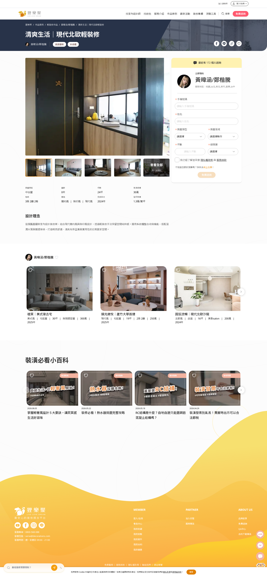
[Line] (260, 534)
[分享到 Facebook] (216, 44)
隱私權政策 (207, 160)
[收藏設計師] (56, 257)
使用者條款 (177, 572)
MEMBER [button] (140, 510)
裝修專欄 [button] (198, 13)
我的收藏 (138, 528)
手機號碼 (182, 99)
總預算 (214, 144)
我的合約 (138, 544)
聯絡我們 (146, 564)
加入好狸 (190, 518)
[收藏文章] (32, 375)
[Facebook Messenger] (260, 545)
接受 (191, 572)
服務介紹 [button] (159, 13)
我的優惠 (138, 549)
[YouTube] (18, 525)
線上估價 (207, 167)
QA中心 (242, 528)
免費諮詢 (241, 13)
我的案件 (138, 539)
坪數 (179, 144)
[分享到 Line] (224, 44)
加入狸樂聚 (223, 3)
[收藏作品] (239, 43)
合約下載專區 (244, 534)
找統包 (147, 13)
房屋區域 (215, 129)
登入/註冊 (138, 518)
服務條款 (222, 160)
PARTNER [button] (192, 510)
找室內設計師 (133, 13)
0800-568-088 (32, 532)
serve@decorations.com (37, 536)
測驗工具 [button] (211, 13)
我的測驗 (138, 534)
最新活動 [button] (185, 13)
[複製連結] (231, 44)
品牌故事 (242, 518)
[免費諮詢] (260, 556)
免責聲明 (108, 564)
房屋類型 (182, 129)
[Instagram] (34, 525)
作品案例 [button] (172, 13)
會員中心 (138, 523)
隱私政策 (166, 572)
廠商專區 (190, 523)
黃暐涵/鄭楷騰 (39, 44)
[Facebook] (26, 525)
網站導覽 (158, 564)
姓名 (179, 114)
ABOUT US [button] (245, 510)
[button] (26, 291)
